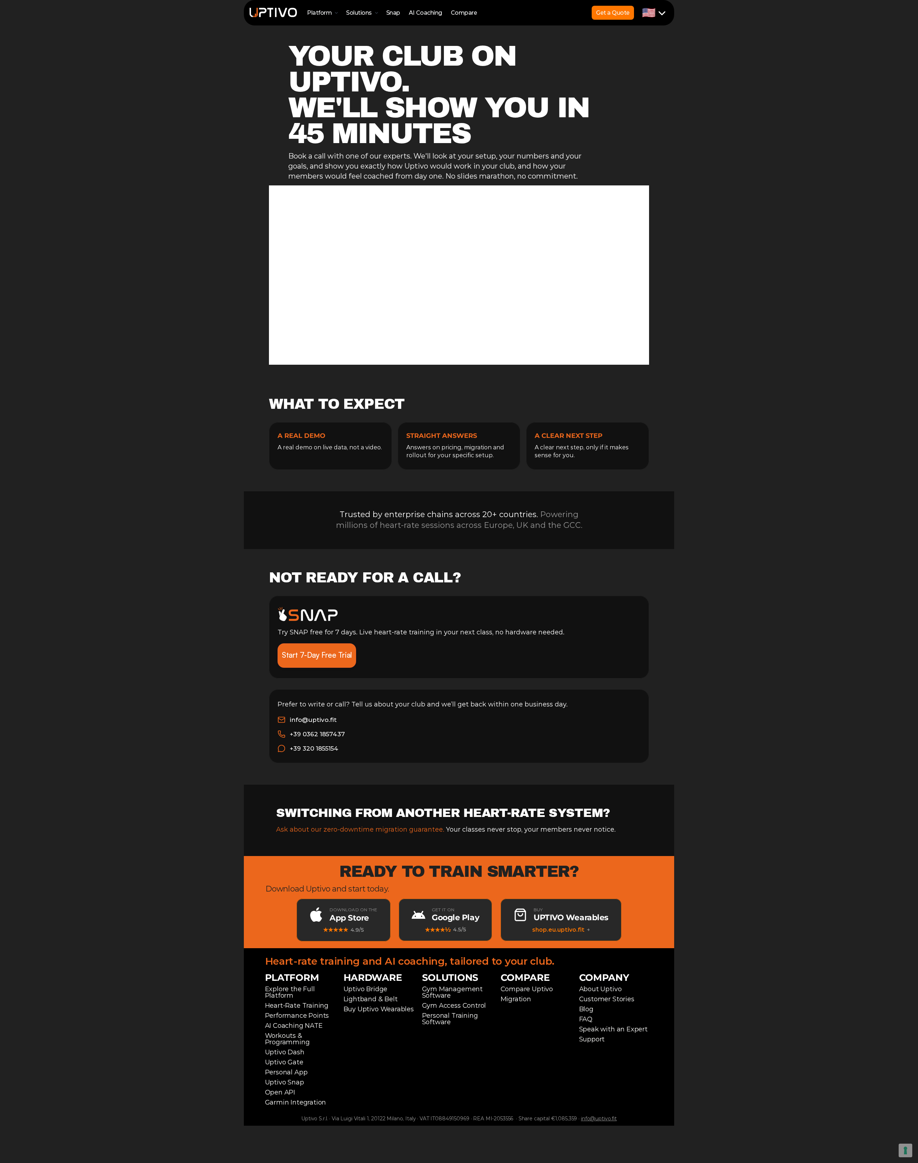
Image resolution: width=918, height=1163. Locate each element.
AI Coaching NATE (294, 1026)
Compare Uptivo (527, 989)
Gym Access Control (454, 1006)
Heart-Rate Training (297, 1006)
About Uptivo (600, 989)
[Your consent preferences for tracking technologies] (905, 1150)
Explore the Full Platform (291, 992)
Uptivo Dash (284, 1052)
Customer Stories (606, 999)
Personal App (286, 1072)
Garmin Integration (295, 1102)
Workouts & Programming (287, 1039)
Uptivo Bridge (366, 989)
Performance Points (297, 1016)
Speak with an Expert (613, 1029)
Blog (586, 1009)
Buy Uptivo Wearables (379, 1009)
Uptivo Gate (284, 1062)
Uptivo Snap (284, 1082)
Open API (280, 1092)
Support (592, 1039)
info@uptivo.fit (599, 1118)
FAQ (585, 1019)
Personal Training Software (451, 1019)
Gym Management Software (453, 992)
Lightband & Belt (371, 999)
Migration (516, 999)
